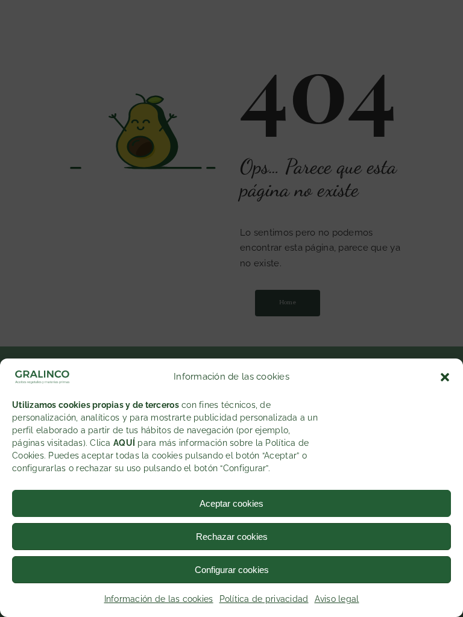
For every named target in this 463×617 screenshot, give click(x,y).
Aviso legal (337, 599)
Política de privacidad (264, 599)
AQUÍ (124, 443)
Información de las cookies (158, 599)
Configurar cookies (232, 570)
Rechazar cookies (232, 536)
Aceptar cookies (231, 503)
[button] (445, 377)
